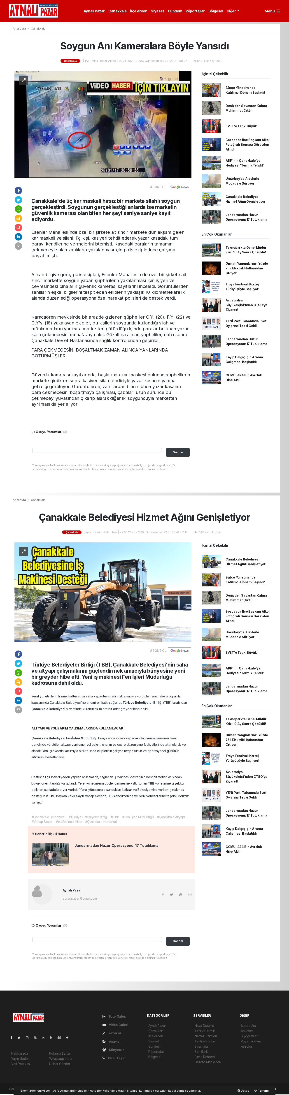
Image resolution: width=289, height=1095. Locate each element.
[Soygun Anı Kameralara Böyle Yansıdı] (102, 124)
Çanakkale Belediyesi (48, 709)
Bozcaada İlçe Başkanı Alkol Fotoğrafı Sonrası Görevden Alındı (248, 144)
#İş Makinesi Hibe (69, 822)
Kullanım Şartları (60, 1053)
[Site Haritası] (61, 1037)
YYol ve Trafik (205, 1031)
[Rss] (53, 1037)
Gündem (175, 11)
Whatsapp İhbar (60, 1058)
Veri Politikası (20, 1064)
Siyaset (157, 11)
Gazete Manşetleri (208, 1062)
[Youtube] (37, 1037)
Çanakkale (117, 11)
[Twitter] (21, 1037)
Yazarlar (114, 1033)
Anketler (247, 1031)
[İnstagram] (29, 1037)
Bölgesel (215, 11)
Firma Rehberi (205, 1057)
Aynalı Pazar (94, 11)
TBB (151, 783)
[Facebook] (13, 1037)
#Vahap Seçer (42, 822)
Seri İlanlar (202, 1051)
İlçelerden (138, 11)
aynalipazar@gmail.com (80, 898)
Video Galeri (118, 1025)
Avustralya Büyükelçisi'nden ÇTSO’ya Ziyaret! (246, 305)
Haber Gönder (59, 1064)
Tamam (263, 1090)
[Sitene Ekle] (69, 1037)
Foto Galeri (117, 1016)
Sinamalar (201, 1046)
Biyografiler (249, 1036)
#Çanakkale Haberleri (101, 822)
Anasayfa (20, 28)
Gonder (178, 452)
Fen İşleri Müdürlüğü (82, 738)
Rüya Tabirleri (251, 1041)
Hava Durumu (204, 1026)
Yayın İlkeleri (20, 1058)
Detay (244, 1090)
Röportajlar (195, 11)
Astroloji (246, 1046)
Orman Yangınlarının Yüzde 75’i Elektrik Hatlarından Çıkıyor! (247, 268)
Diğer (232, 11)
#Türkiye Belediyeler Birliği (88, 817)
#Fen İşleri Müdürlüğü (138, 817)
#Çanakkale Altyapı (171, 817)
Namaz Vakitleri (206, 1036)
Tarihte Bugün (205, 1041)
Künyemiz (116, 1050)
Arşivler (114, 1041)
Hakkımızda (19, 1053)
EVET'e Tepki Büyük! (241, 126)
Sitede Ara (248, 1026)
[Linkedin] (45, 1037)
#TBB (115, 817)
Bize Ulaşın (116, 1058)
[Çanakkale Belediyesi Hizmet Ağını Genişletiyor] (102, 592)
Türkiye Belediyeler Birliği (143, 702)
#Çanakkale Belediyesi (48, 817)
